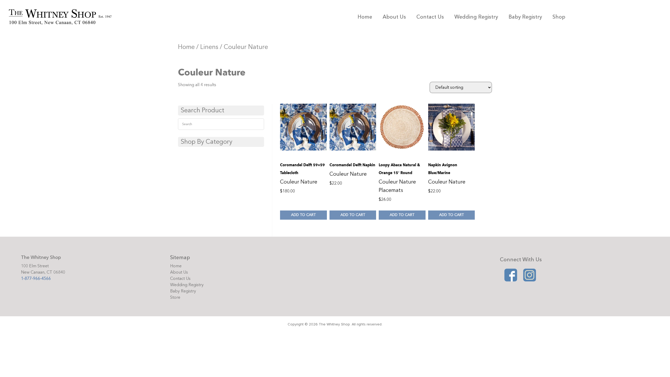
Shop (558, 16)
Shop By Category (206, 141)
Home (365, 16)
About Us (394, 16)
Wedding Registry (476, 16)
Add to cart (303, 214)
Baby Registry (525, 16)
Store (175, 297)
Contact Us (430, 16)
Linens (209, 47)
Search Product (202, 110)
